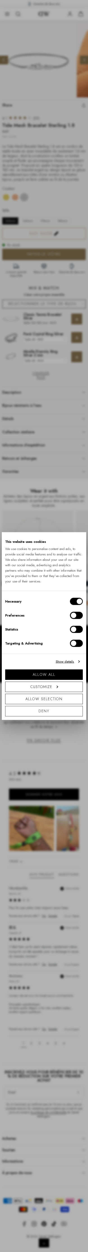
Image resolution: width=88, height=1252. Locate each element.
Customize (41, 686)
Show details (65, 661)
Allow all (44, 674)
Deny (44, 710)
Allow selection (44, 698)
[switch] (76, 615)
